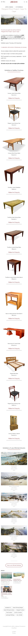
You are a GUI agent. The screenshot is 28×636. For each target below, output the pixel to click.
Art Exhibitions (19, 7)
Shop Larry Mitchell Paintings (14, 565)
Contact (14, 631)
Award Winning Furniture (9, 610)
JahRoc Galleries (15, 626)
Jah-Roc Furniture (18, 612)
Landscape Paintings (10, 615)
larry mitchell (19, 615)
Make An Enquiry (14, 98)
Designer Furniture (20, 610)
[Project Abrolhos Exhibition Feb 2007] (18, 575)
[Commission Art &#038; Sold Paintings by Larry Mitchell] (6, 575)
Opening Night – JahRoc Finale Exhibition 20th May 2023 (6, 594)
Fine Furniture (9, 612)
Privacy (14, 633)
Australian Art (8, 607)
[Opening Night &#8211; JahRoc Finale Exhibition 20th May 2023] (6, 589)
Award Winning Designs (18, 607)
